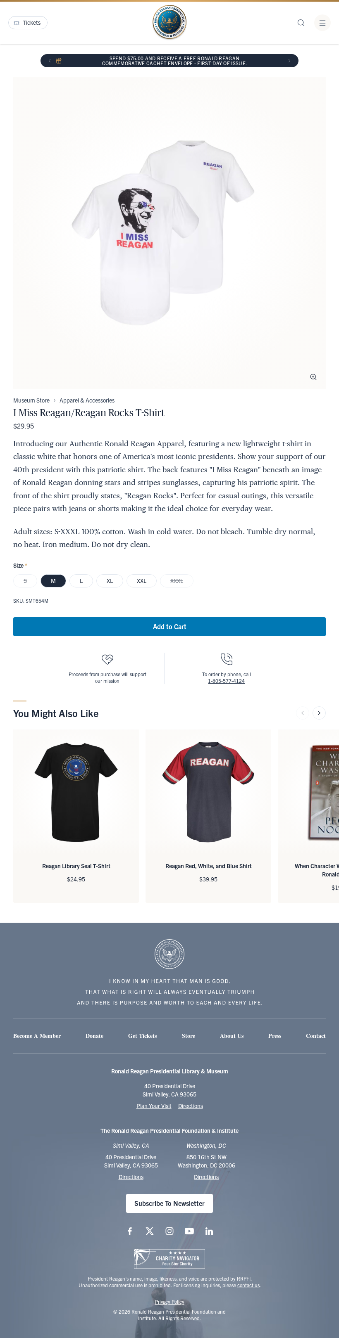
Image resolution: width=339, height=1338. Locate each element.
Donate (94, 1035)
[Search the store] (301, 22)
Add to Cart (169, 626)
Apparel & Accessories (87, 400)
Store (188, 1035)
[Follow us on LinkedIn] (209, 1231)
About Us (232, 1035)
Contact (316, 1035)
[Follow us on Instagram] (169, 1231)
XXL (141, 580)
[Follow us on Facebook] (130, 1231)
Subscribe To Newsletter (169, 1203)
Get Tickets (142, 1035)
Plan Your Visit (154, 1105)
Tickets (32, 22)
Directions (190, 1105)
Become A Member (37, 1035)
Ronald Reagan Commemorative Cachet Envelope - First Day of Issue (174, 60)
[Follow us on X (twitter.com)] (150, 1231)
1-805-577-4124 (226, 680)
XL (110, 580)
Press (274, 1035)
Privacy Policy (169, 1301)
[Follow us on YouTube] (189, 1231)
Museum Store (31, 400)
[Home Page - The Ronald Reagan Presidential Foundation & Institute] (169, 22)
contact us (248, 1285)
